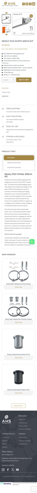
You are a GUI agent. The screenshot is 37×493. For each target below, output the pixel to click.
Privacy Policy (23, 426)
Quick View (18, 287)
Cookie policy (23, 423)
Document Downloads (14, 167)
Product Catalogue (25, 440)
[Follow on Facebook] (8, 468)
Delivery (4, 440)
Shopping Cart (23, 444)
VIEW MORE (18, 406)
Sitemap (4, 447)
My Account (22, 437)
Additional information (14, 162)
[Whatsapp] (32, 241)
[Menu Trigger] (33, 4)
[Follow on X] (12, 468)
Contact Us (5, 437)
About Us (22, 419)
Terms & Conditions (25, 429)
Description (11, 157)
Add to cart (24, 80)
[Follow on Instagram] (3, 468)
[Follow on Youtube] (17, 468)
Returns (4, 444)
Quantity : (6, 80)
